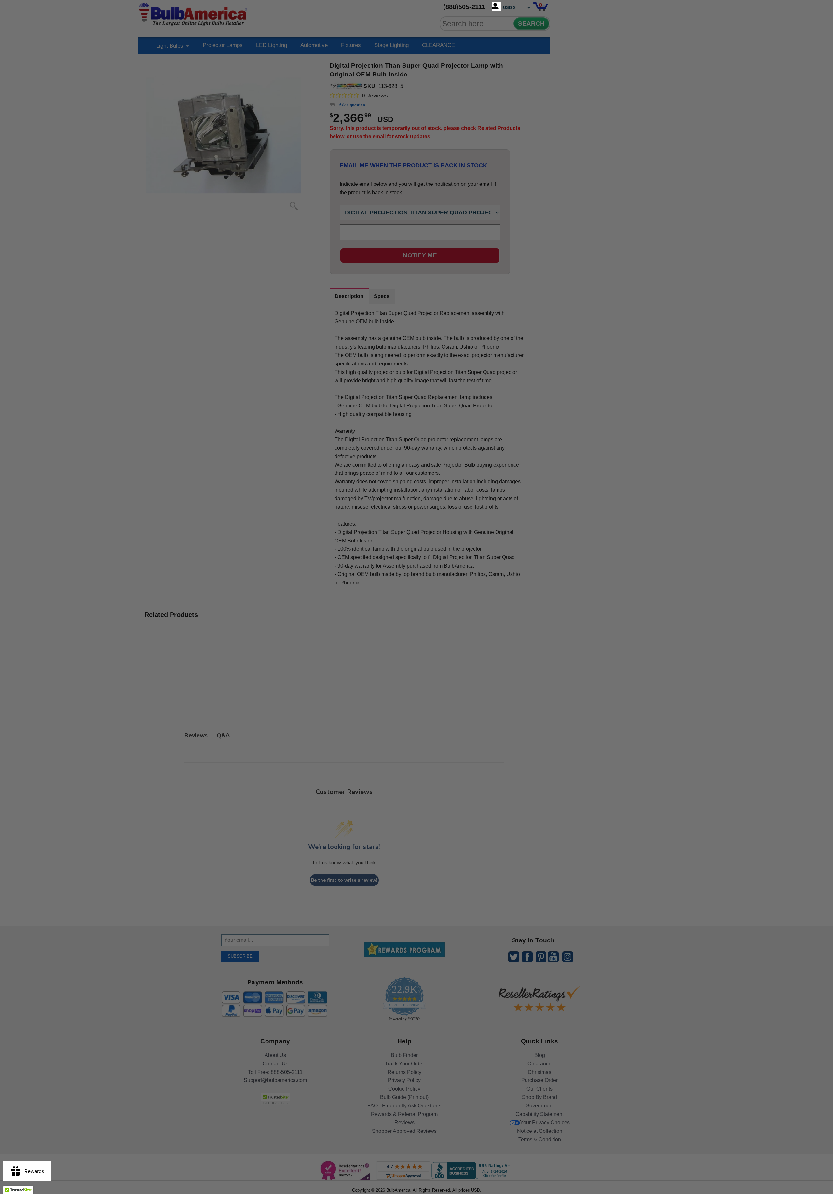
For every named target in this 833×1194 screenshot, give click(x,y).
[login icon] (496, 6)
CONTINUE (417, 649)
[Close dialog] (484, 524)
